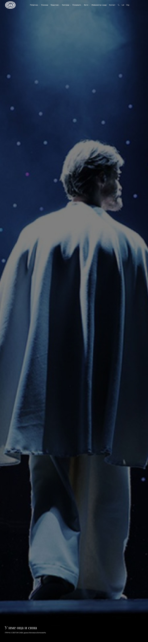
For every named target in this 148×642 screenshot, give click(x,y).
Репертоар (34, 5)
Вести (86, 5)
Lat (123, 5)
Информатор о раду (99, 5)
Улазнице (44, 5)
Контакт (112, 5)
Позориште (77, 5)
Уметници (66, 5)
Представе (55, 5)
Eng (127, 5)
